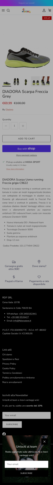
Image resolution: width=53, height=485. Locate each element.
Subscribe (26, 473)
